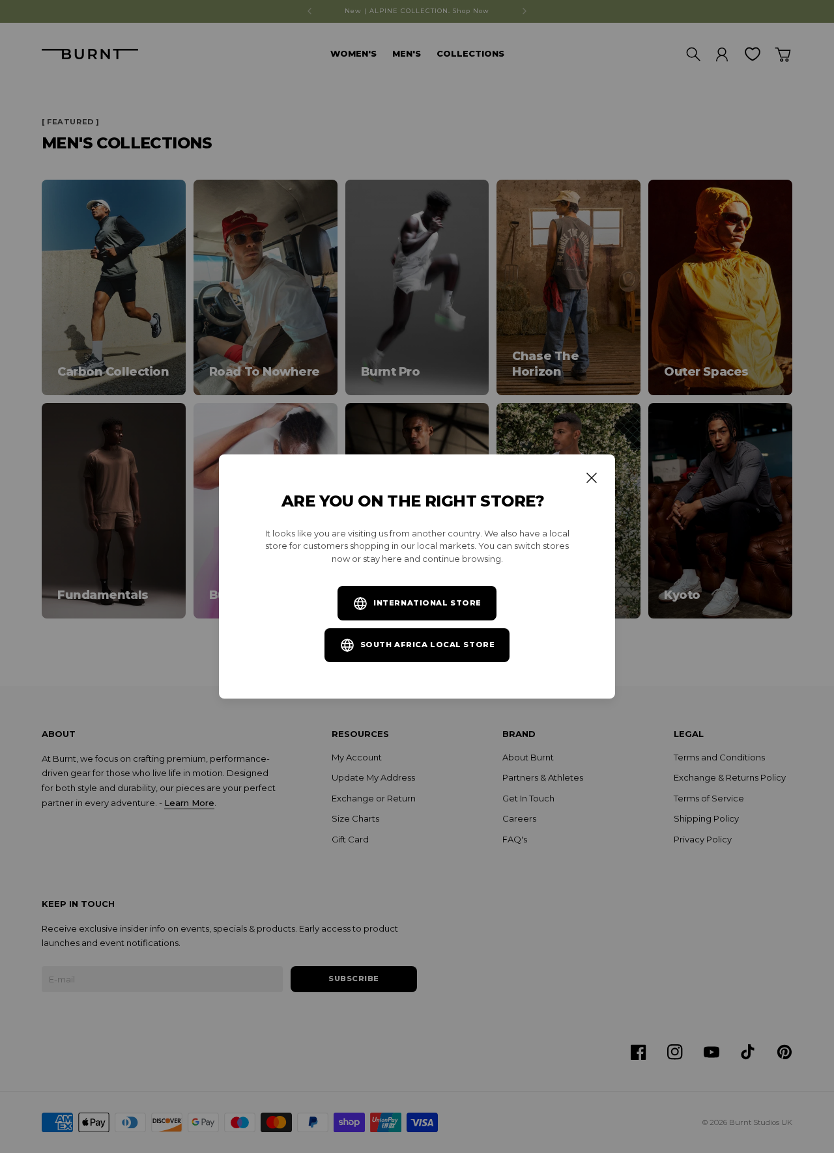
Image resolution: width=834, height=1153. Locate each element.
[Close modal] (592, 478)
